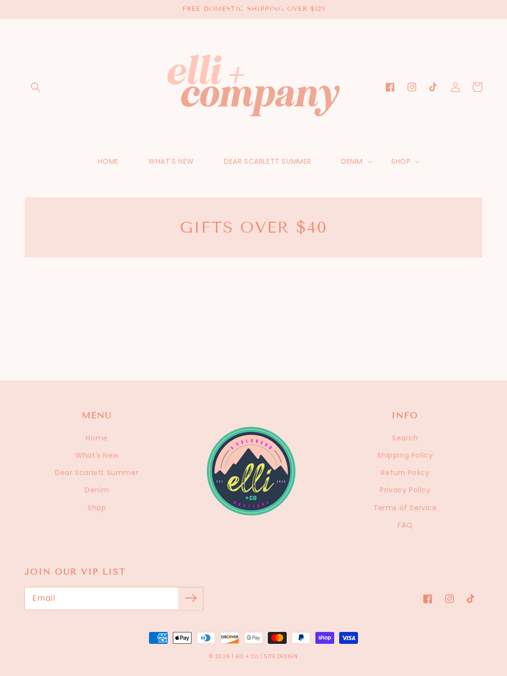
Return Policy (405, 473)
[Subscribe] (190, 598)
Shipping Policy (405, 455)
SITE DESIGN (281, 656)
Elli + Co (247, 656)
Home (96, 438)
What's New (96, 455)
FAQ (405, 525)
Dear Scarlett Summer (97, 473)
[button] (36, 87)
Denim (97, 490)
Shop (97, 508)
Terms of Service (405, 508)
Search (405, 438)
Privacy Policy (405, 490)
